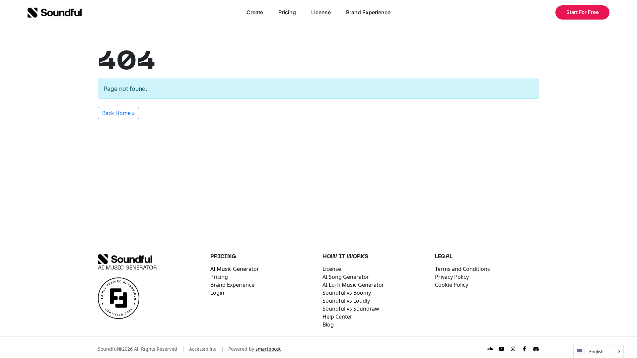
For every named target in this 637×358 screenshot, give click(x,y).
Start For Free (582, 12)
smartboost (268, 349)
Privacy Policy (452, 276)
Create (255, 12)
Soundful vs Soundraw (350, 308)
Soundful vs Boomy (346, 292)
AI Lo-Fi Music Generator (353, 284)
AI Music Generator (127, 268)
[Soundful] (125, 259)
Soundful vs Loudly (346, 300)
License (321, 12)
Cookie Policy (451, 284)
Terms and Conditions (462, 268)
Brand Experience (368, 12)
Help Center (337, 316)
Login (217, 292)
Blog (328, 324)
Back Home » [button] (118, 113)
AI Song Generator (345, 276)
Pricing (287, 12)
